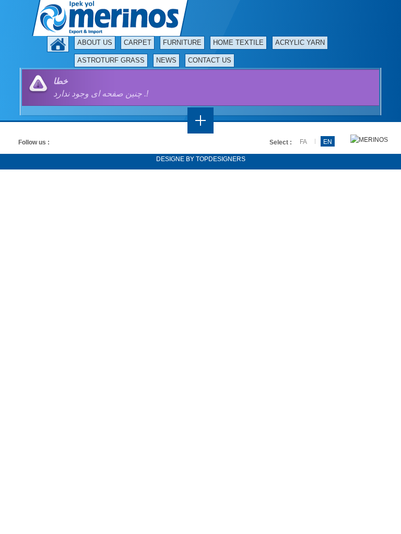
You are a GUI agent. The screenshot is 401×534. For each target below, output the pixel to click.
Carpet (137, 42)
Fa (303, 141)
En (327, 141)
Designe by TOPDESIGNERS (200, 159)
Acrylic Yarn (300, 42)
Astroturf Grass (111, 60)
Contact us (209, 60)
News (166, 60)
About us (94, 42)
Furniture (182, 42)
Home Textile (238, 42)
